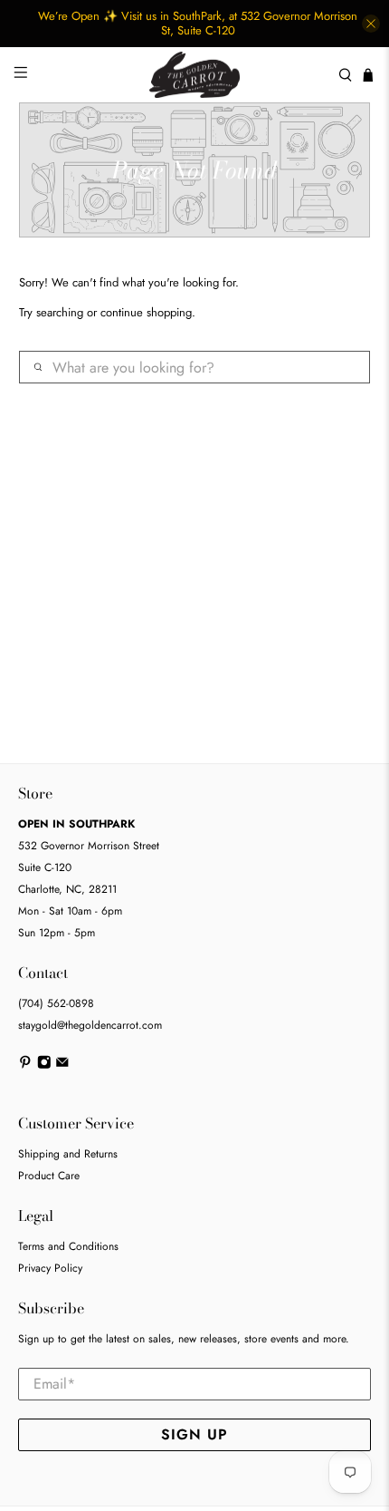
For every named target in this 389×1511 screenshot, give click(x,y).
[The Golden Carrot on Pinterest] (25, 1065)
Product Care (49, 1175)
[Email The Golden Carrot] (62, 1065)
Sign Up (194, 1434)
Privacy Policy (50, 1268)
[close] (371, 24)
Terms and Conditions (68, 1246)
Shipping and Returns (68, 1154)
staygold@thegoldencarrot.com (90, 1025)
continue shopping (146, 312)
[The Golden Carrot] (195, 75)
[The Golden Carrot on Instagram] (44, 1065)
